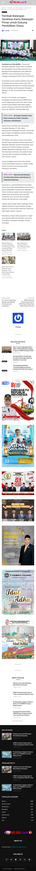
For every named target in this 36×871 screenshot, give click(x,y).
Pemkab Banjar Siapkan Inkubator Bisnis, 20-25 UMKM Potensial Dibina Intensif (23, 703)
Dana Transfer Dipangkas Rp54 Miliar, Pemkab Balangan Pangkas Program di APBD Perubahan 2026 (23, 348)
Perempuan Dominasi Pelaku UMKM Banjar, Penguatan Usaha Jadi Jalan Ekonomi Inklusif (22, 713)
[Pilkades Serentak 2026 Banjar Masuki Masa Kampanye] (7, 685)
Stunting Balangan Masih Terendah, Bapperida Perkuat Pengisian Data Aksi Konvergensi (23, 367)
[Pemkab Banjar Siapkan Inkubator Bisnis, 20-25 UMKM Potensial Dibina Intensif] (7, 704)
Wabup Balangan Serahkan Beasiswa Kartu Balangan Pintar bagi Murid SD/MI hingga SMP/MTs (8, 246)
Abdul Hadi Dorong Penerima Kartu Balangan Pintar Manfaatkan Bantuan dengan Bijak (8, 270)
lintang (7, 30)
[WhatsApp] (22, 35)
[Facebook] (9, 35)
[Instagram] (11, 859)
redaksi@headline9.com (18, 847)
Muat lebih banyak (17, 721)
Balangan (9, 8)
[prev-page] (3, 374)
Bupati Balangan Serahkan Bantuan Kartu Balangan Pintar (23, 245)
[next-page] (6, 374)
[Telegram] (16, 859)
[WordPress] (29, 859)
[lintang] (3, 30)
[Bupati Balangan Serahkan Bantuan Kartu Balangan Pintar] (23, 236)
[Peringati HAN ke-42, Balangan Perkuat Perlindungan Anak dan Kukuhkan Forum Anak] (7, 358)
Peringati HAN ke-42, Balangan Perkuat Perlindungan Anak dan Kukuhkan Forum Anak (22, 358)
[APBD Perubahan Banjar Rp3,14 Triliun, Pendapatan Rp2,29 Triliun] (7, 695)
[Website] (20, 859)
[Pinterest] (18, 35)
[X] (14, 35)
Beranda (4, 8)
